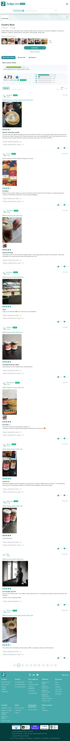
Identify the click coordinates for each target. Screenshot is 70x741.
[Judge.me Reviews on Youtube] (37, 675)
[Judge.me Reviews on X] (30, 675)
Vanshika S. (9, 211)
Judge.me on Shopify (45, 683)
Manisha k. (9, 272)
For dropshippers (19, 682)
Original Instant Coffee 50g (15, 559)
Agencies (57, 687)
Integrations (4, 691)
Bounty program (32, 709)
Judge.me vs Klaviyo (4, 717)
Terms (11, 738)
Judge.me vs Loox (6, 708)
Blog (56, 682)
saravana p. (9, 501)
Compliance (29, 738)
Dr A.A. (8, 154)
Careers (17, 713)
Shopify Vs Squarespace (45, 695)
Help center (58, 689)
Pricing (30, 682)
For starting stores (20, 684)
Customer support (33, 684)
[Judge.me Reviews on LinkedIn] (34, 675)
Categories (45, 710)
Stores (43, 708)
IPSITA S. (9, 610)
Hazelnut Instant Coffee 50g (15, 387)
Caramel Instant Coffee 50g (15, 277)
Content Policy (37, 738)
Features (3, 687)
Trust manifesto (32, 693)
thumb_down (65, 148)
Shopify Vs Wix (46, 701)
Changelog (58, 694)
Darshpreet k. (10, 383)
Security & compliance (31, 687)
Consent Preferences (55, 738)
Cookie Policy (45, 738)
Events (57, 684)
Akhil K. (8, 444)
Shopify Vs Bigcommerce (46, 687)
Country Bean (8, 24)
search (56, 11)
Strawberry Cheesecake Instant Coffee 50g (20, 100)
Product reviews (5, 682)
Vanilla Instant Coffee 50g (15, 215)
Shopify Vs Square (47, 698)
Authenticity (22, 738)
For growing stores (20, 687)
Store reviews (5, 684)
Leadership (18, 710)
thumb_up (58, 148)
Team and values (20, 708)
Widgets (3, 689)
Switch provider (5, 721)
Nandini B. (9, 95)
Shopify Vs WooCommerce (46, 691)
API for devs (58, 691)
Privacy (16, 738)
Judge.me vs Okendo (4, 713)
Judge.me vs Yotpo (6, 710)
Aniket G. (9, 327)
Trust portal (31, 691)
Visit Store (34, 48)
